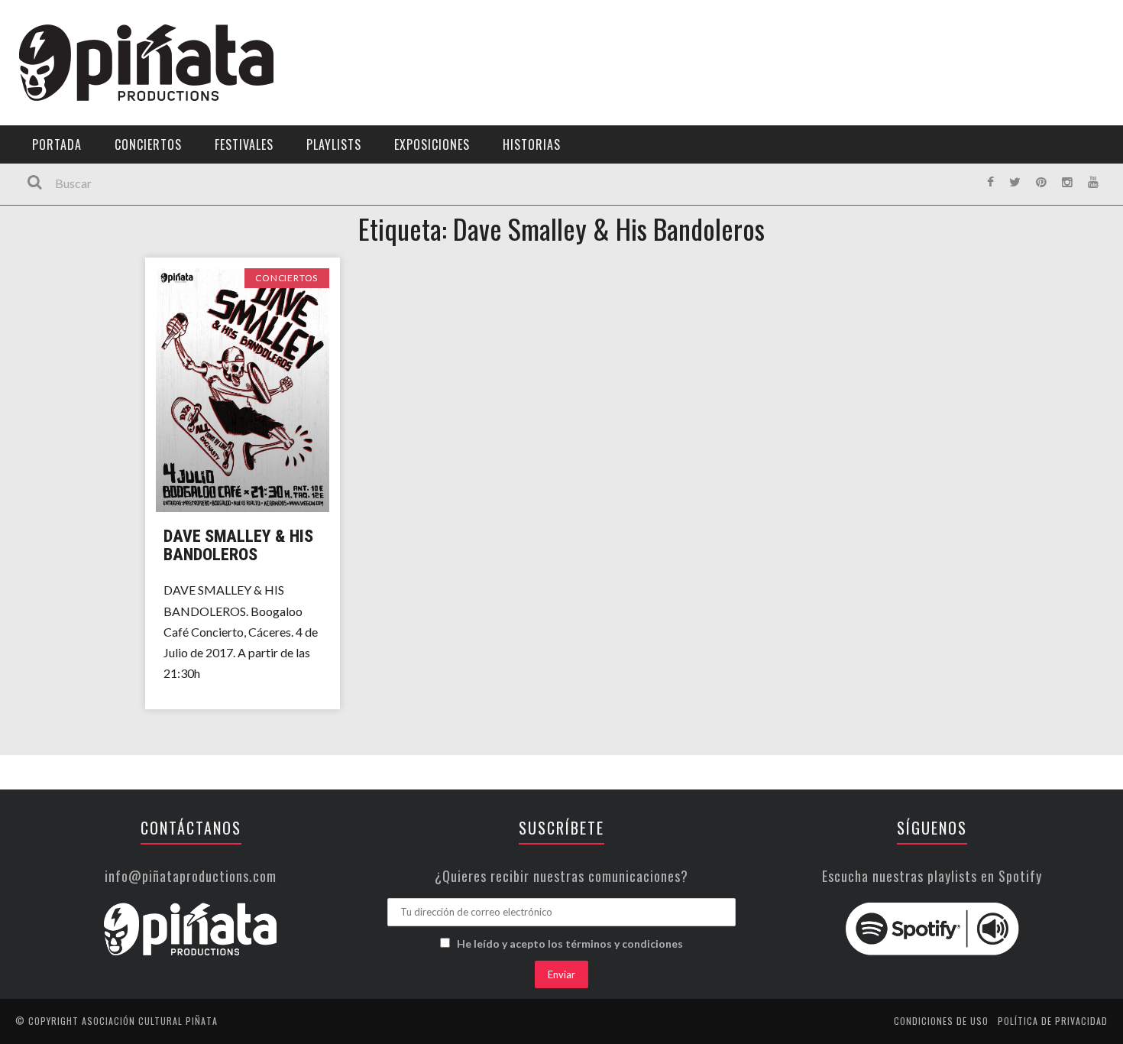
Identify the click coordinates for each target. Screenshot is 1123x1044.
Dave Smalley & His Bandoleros (238, 545)
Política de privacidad (1053, 1020)
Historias (532, 144)
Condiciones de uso (941, 1020)
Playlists (333, 144)
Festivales (244, 144)
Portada (57, 144)
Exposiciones (432, 144)
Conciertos (148, 144)
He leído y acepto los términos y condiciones (570, 943)
